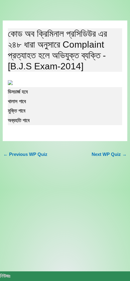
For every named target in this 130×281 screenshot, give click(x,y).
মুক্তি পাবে (16, 111)
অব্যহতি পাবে (19, 120)
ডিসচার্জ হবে (18, 92)
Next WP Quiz (109, 154)
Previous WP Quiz (25, 154)
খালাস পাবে (17, 101)
